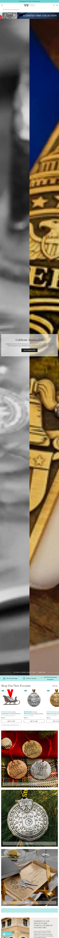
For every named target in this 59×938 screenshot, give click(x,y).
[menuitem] (54, 5)
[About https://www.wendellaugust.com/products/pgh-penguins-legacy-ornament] (34, 699)
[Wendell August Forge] (29, 5)
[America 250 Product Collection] (29, 15)
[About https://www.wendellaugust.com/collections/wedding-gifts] (29, 877)
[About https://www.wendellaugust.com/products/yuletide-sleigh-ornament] (11, 699)
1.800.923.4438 (30, 1)
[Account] (54, 5)
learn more (41, 672)
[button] (10, 5)
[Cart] (57, 5)
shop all (55, 686)
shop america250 (29, 350)
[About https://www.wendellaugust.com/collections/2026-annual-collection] (29, 759)
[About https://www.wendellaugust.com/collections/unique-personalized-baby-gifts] (29, 818)
